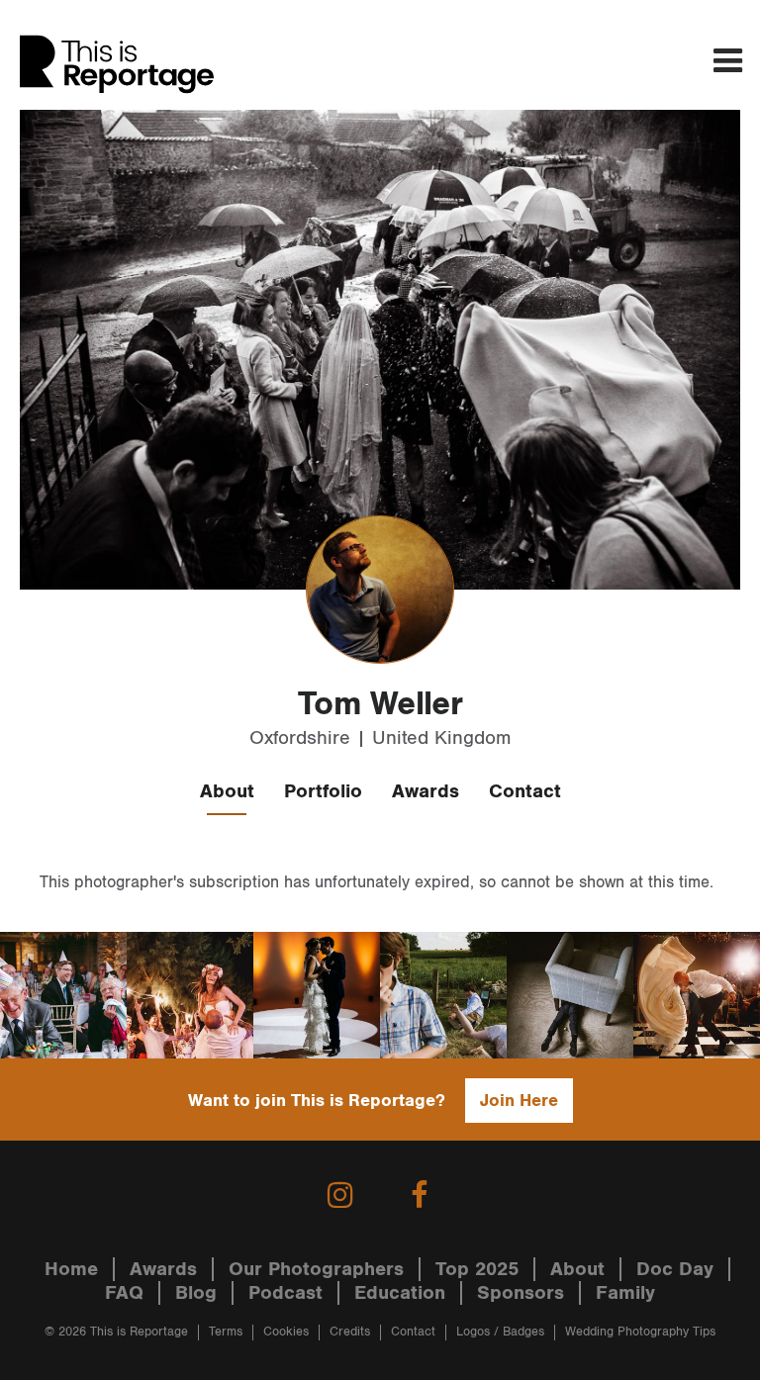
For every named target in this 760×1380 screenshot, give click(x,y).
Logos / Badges (500, 1332)
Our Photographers (316, 1269)
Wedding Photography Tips (640, 1332)
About (227, 791)
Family (625, 1293)
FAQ (124, 1293)
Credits (350, 1332)
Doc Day (674, 1269)
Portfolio (323, 791)
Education (399, 1293)
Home (71, 1269)
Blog (196, 1293)
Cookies (286, 1332)
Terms (225, 1332)
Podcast (285, 1293)
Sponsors (520, 1293)
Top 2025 (477, 1269)
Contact (525, 791)
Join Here (519, 1100)
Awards (425, 791)
